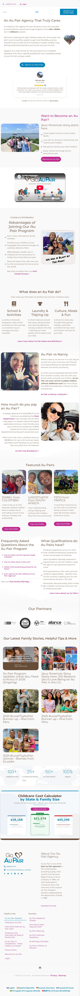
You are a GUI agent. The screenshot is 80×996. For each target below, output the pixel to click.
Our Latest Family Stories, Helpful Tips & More (40, 638)
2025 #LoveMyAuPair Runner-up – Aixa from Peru (18, 719)
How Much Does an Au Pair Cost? (15, 928)
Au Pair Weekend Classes (37, 919)
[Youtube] (22, 873)
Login (24, 4)
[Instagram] (11, 873)
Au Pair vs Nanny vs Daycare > (54, 394)
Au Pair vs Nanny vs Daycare (38, 947)
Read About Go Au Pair (48, 906)
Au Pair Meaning (36, 931)
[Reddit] (15, 873)
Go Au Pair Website (13, 918)
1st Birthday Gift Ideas (38, 941)
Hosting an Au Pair (13, 922)
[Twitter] (8, 873)
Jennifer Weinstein (40, 80)
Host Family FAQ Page (19, 582)
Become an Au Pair (13, 954)
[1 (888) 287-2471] (3, 4)
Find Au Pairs (11, 950)
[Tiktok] (18, 873)
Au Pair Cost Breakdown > (27, 451)
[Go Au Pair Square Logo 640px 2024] (13, 857)
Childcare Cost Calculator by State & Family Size (14, 935)
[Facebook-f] (4, 873)
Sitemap (62, 975)
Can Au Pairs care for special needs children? (19, 556)
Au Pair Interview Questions (36, 936)
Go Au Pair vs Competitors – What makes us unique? (14, 943)
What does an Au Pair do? (40, 292)
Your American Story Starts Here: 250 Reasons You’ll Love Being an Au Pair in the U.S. (58, 678)
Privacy (53, 975)
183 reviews (54, 101)
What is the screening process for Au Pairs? (20, 568)
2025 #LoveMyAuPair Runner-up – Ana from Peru (57, 719)
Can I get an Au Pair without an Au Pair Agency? (19, 575)
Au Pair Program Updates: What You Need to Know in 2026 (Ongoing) (20, 678)
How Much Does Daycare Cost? (36, 926)
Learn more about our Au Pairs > (64, 593)
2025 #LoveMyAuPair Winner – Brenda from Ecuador (18, 758)
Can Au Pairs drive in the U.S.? (17, 562)
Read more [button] (40, 94)
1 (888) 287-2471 (11, 4)
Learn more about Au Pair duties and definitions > (40, 341)
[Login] (20, 4)
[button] (20, 556)
